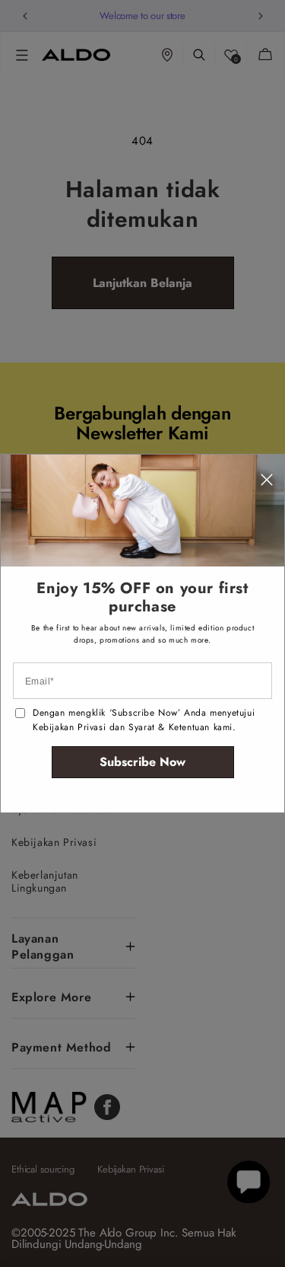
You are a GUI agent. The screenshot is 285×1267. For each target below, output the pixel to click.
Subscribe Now (142, 762)
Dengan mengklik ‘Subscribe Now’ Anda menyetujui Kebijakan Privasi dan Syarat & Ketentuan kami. (144, 720)
